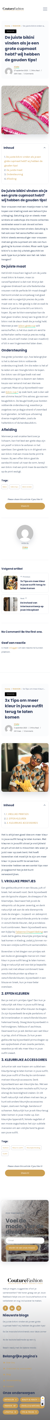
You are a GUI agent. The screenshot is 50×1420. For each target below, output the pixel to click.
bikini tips (14, 487)
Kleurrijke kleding (33, 1148)
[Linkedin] (12, 1308)
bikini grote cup (26, 325)
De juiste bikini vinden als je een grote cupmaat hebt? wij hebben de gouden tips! (23, 161)
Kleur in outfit (17, 1148)
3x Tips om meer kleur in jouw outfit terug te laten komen (32, 585)
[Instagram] (18, 1308)
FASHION (17, 26)
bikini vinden (27, 487)
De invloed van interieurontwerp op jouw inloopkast (31, 606)
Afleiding (11, 178)
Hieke (16, 66)
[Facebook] (5, 1308)
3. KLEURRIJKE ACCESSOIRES (22, 822)
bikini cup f (12, 392)
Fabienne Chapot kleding (29, 931)
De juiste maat (14, 170)
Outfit (5, 1154)
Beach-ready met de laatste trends (19, 1347)
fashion (6, 1148)
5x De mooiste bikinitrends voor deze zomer (24, 1331)
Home (7, 26)
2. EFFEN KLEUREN (16, 818)
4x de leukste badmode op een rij (19, 1339)
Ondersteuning (15, 174)
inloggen (13, 647)
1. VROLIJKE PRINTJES (17, 814)
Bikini (5, 487)
